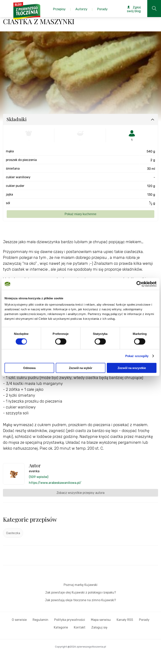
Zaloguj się (99, 627)
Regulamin (40, 620)
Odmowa (29, 367)
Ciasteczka (13, 533)
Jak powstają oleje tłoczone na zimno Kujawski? (80, 600)
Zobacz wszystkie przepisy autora (80, 493)
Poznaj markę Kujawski (80, 585)
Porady (144, 620)
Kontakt (79, 627)
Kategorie (61, 627)
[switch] (60, 341)
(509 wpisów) (38, 477)
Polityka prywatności (69, 620)
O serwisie (19, 620)
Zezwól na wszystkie (132, 367)
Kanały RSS (125, 620)
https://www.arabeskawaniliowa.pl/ (55, 483)
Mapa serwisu (101, 620)
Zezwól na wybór (80, 367)
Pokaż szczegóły (137, 356)
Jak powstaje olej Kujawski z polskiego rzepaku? (80, 592)
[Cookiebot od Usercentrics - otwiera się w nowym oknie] (139, 284)
